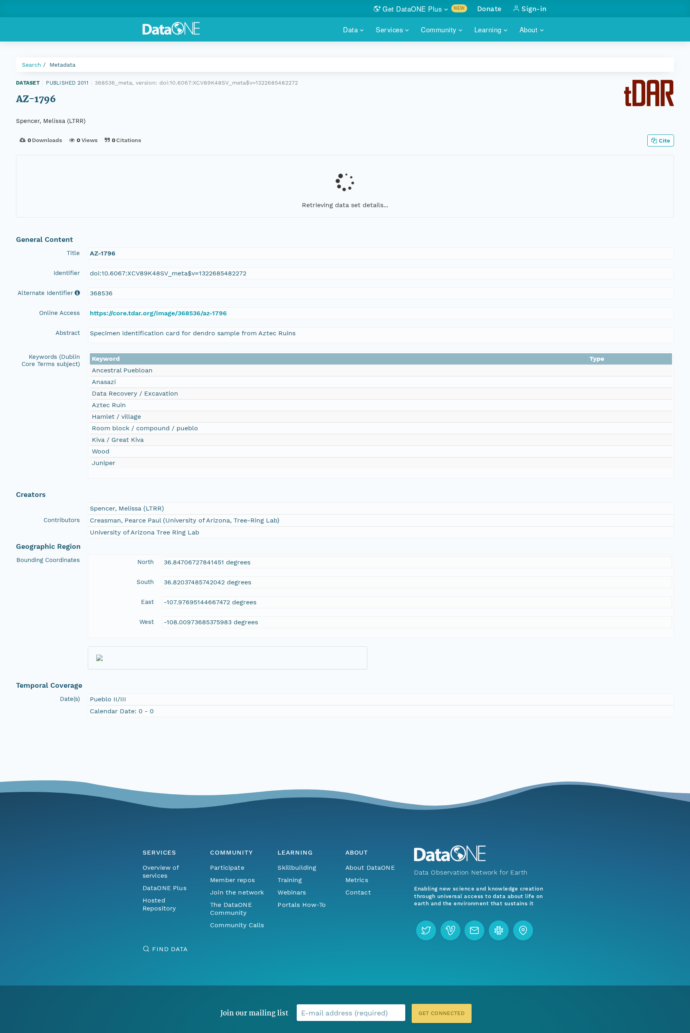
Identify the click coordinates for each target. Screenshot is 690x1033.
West (146, 621)
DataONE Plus (164, 888)
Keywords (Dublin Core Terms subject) (51, 360)
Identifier (67, 273)
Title (73, 253)
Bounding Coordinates (48, 560)
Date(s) (70, 699)
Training (290, 880)
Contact (358, 892)
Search (31, 64)
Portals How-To (302, 904)
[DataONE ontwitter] (426, 930)
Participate (227, 867)
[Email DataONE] (474, 930)
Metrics (356, 880)
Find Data (170, 949)
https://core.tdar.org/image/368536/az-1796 (158, 313)
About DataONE (370, 867)
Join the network (237, 892)
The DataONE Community (231, 908)
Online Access (59, 313)
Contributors (62, 520)
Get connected (441, 1013)
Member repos (232, 880)
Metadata (62, 64)
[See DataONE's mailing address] (523, 930)
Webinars (292, 892)
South (145, 582)
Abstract (68, 332)
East (147, 602)
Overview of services (161, 871)
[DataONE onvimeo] (450, 930)
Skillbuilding (297, 867)
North (145, 562)
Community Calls (237, 925)
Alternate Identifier (45, 293)
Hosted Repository (159, 904)
